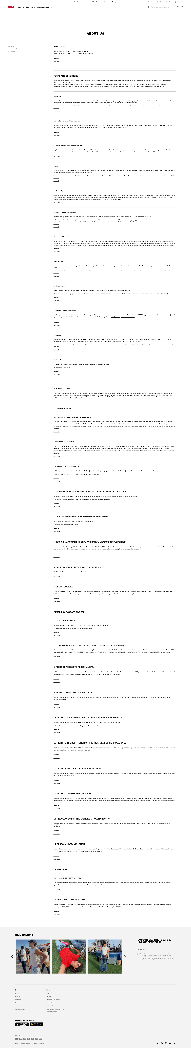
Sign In (144, 2)
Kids (33, 7)
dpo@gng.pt (104, 364)
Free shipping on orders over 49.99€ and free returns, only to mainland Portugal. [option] (95, 2)
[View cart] (182, 7)
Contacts (48, 996)
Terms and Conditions (13, 49)
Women (26, 7)
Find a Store (169, 2)
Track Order (160, 2)
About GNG (11, 46)
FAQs (17, 993)
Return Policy (19, 1003)
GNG (33, 1043)
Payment (18, 996)
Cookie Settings (20, 1009)
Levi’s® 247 (49, 1006)
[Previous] (12, 956)
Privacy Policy (11, 51)
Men (19, 7)
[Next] (125, 956)
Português (180, 2)
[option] (33, 956)
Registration (151, 2)
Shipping (18, 999)
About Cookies (19, 1006)
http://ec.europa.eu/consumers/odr (123, 317)
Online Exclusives (45, 7)
